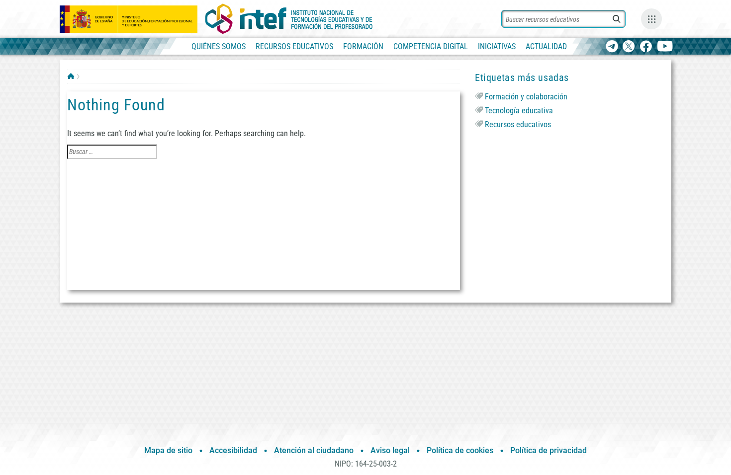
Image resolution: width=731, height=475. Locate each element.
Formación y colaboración (526, 96)
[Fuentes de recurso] (651, 18)
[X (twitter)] (629, 47)
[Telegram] (612, 47)
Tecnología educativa (519, 110)
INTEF (71, 76)
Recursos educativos (518, 124)
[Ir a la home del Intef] (289, 19)
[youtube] (665, 47)
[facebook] (646, 47)
